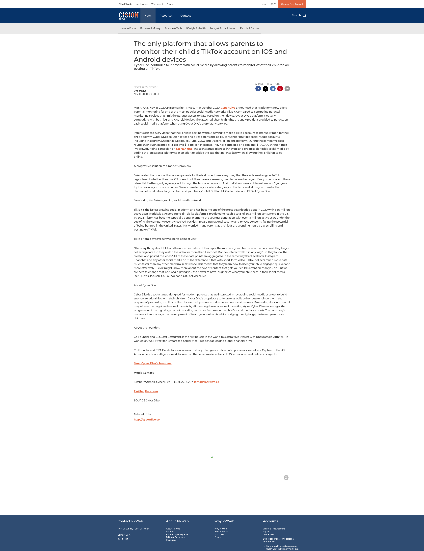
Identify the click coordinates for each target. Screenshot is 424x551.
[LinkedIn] (127, 538)
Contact (186, 15)
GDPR (273, 4)
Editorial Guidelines (175, 537)
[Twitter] (119, 538)
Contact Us (123, 535)
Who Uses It (157, 4)
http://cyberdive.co (147, 419)
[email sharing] (287, 89)
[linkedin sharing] (273, 89)
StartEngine (184, 148)
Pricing (169, 4)
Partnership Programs (177, 534)
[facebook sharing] (258, 89)
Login (264, 4)
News (148, 15)
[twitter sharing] (265, 89)
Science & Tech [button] (173, 28)
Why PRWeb (125, 4)
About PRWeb (173, 528)
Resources (166, 15)
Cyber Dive (228, 107)
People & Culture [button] (249, 28)
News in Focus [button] (128, 28)
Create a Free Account (292, 4)
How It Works (141, 4)
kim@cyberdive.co (206, 382)
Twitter (139, 391)
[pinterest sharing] (280, 89)
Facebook (151, 391)
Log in (266, 531)
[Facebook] (122, 538)
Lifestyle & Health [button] (196, 28)
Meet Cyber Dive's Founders (153, 363)
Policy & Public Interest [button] (223, 28)
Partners (170, 531)
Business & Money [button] (150, 28)
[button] (212, 457)
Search (296, 15)
